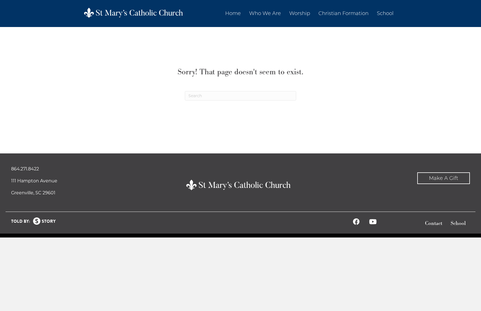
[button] (443, 178)
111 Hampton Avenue (34, 180)
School (458, 223)
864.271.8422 (25, 169)
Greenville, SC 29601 (33, 192)
